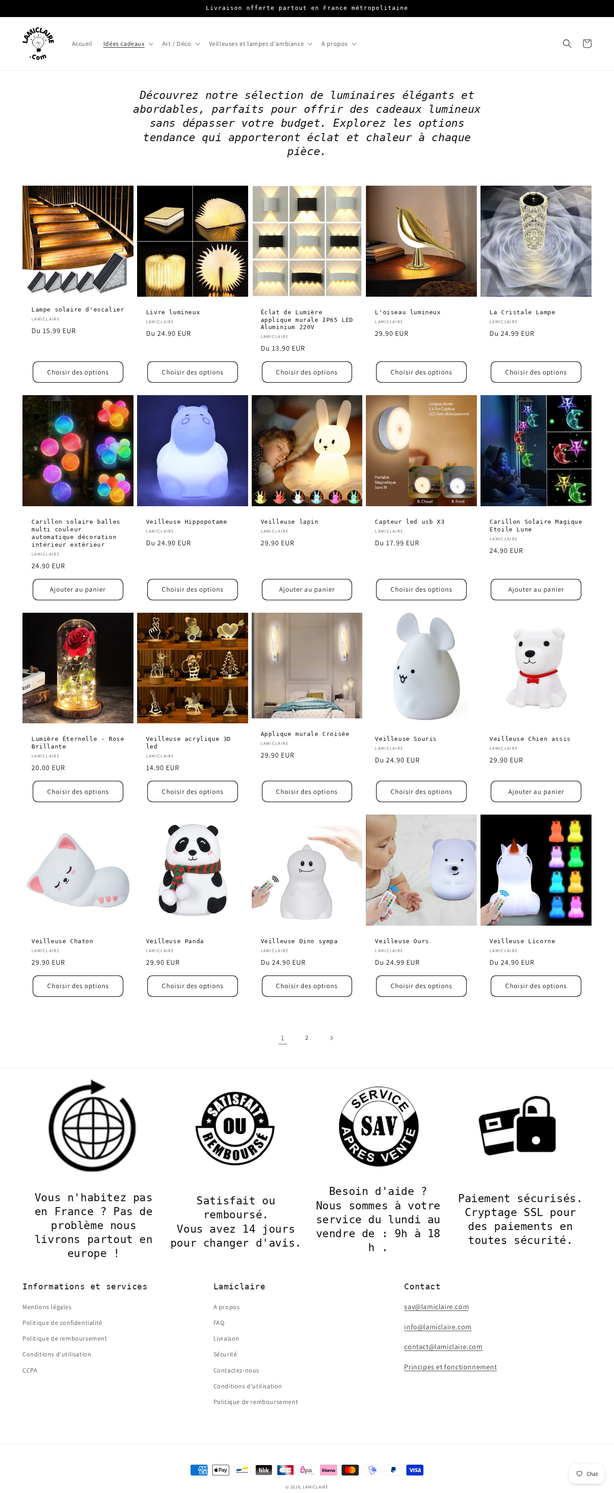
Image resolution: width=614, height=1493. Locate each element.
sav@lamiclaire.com (436, 1306)
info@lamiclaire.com (437, 1327)
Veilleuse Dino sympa (299, 941)
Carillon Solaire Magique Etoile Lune (535, 525)
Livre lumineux (173, 312)
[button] (127, 43)
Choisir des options (78, 372)
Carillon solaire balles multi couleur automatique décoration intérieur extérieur (75, 533)
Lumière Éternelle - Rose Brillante (77, 742)
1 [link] (283, 1038)
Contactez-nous (236, 1370)
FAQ (219, 1323)
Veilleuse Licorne (522, 941)
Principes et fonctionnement (450, 1367)
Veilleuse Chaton (62, 941)
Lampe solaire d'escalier (77, 309)
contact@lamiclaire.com (443, 1346)
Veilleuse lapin (290, 521)
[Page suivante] (331, 1038)
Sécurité (225, 1354)
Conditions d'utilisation (56, 1354)
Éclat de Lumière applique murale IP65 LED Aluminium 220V (307, 320)
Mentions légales (47, 1307)
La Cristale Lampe (522, 312)
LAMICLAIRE (316, 1487)
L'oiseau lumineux (407, 312)
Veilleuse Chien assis (530, 738)
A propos (227, 1307)
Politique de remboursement (64, 1338)
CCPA (29, 1370)
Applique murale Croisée (305, 734)
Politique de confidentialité (62, 1323)
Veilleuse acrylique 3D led (188, 742)
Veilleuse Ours (402, 941)
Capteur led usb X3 (410, 521)
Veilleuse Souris (406, 738)
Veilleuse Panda (175, 941)
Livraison (227, 1338)
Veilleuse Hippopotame (186, 521)
